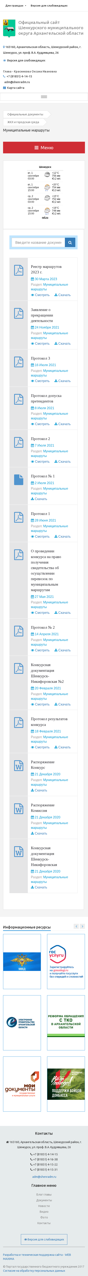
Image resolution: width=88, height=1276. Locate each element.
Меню (47, 147)
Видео (44, 1211)
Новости (44, 1206)
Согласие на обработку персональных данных (34, 1270)
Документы (44, 1200)
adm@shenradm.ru (44, 1176)
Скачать (64, 295)
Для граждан (14, 5)
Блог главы (44, 1194)
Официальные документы (25, 114)
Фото (44, 1217)
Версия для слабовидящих (49, 5)
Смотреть (42, 295)
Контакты (44, 1223)
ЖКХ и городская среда (23, 122)
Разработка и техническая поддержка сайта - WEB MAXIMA (37, 1256)
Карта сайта (15, 87)
